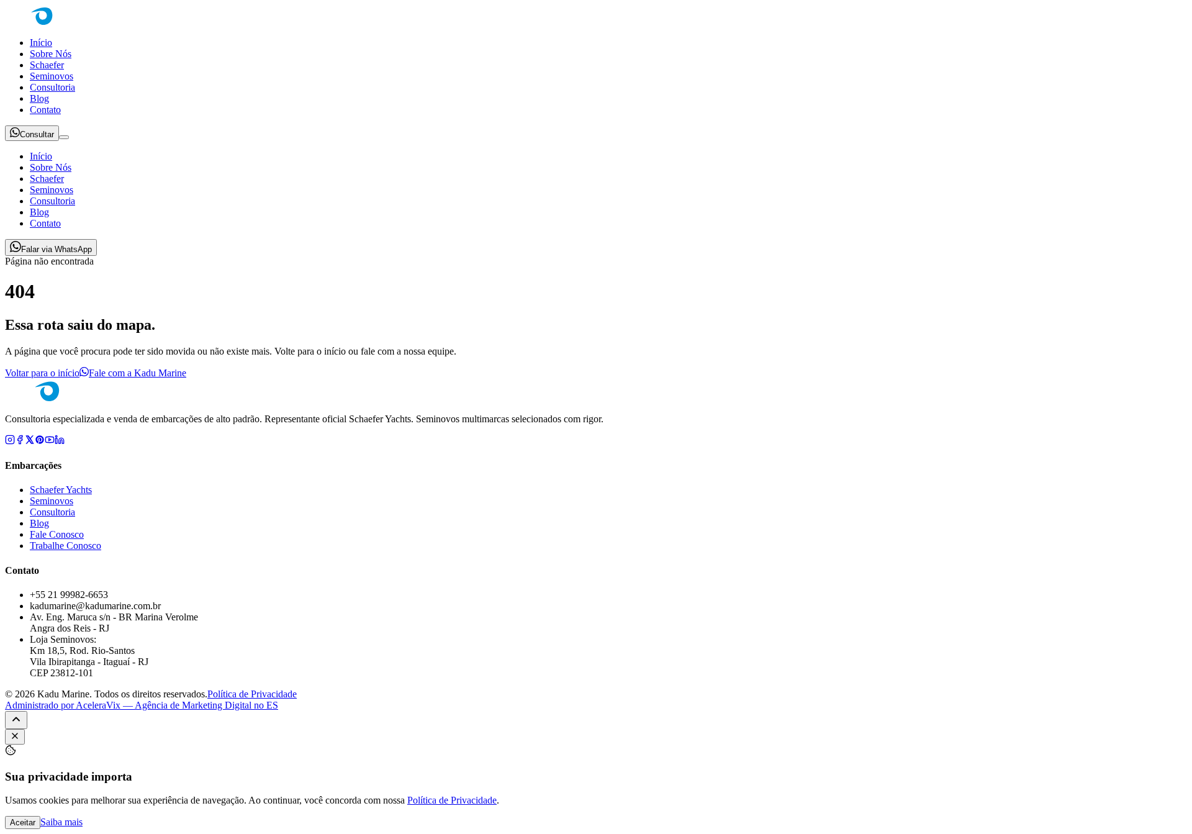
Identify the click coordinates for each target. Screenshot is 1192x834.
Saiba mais (61, 822)
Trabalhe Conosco (65, 545)
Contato (45, 109)
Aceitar (22, 822)
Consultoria (52, 87)
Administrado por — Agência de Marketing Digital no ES (141, 705)
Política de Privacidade (252, 694)
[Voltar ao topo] (16, 720)
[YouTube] (50, 441)
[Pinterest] (40, 441)
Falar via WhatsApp (56, 249)
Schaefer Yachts (61, 489)
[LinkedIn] (60, 441)
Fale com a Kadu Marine (137, 373)
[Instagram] (10, 441)
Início (41, 42)
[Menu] (64, 137)
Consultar (37, 134)
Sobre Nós (50, 53)
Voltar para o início (42, 373)
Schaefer (47, 65)
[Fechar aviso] (15, 737)
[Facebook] (20, 441)
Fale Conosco (57, 534)
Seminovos (51, 76)
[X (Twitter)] (30, 441)
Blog (39, 98)
